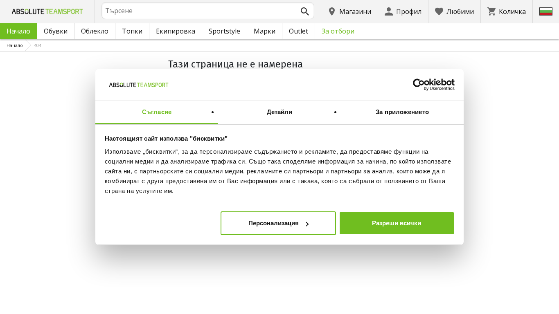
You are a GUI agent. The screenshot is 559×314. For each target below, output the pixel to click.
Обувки (56, 31)
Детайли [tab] (280, 111)
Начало (18, 31)
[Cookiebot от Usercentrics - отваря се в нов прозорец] (419, 85)
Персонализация (273, 223)
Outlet (298, 31)
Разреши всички (396, 223)
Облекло (94, 31)
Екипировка (175, 31)
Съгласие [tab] (156, 111)
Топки (132, 31)
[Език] (546, 11)
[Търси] (304, 11)
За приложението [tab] (402, 111)
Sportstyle (224, 31)
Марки (264, 31)
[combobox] (207, 10)
